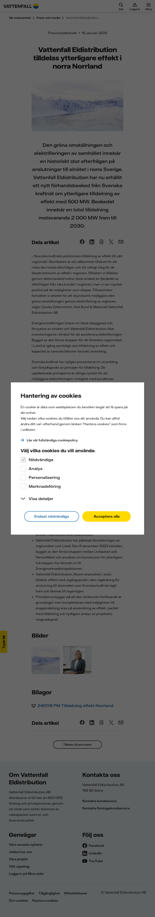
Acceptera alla (107, 516)
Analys (35, 468)
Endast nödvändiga (51, 516)
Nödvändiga (41, 459)
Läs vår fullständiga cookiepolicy (52, 440)
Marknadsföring (45, 486)
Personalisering (44, 477)
